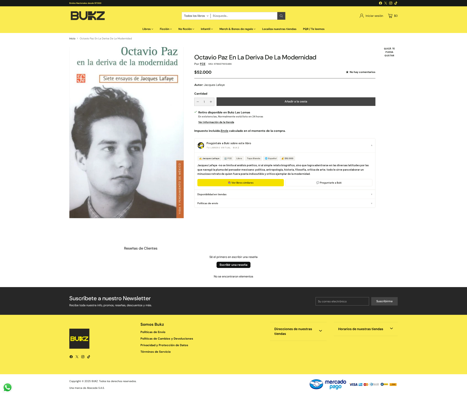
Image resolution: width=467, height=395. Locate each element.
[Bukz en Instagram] (391, 3)
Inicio (72, 38)
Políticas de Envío (152, 332)
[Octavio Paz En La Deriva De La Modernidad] (126, 132)
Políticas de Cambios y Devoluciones (166, 338)
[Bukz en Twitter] (385, 3)
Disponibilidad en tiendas (284, 194)
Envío (224, 131)
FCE (202, 64)
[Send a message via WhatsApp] (7, 387)
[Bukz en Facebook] (380, 3)
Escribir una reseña (233, 265)
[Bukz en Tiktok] (396, 3)
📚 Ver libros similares (241, 182)
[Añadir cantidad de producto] (211, 102)
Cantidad (200, 94)
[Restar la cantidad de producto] (197, 102)
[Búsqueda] (281, 16)
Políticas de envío (284, 203)
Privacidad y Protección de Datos (164, 345)
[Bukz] (87, 15)
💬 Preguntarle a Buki (328, 182)
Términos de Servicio (155, 352)
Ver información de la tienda (216, 122)
